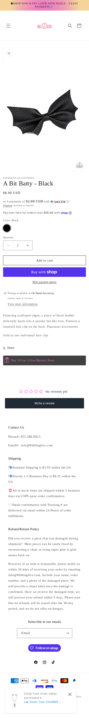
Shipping (7, 205)
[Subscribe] (67, 633)
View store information (22, 304)
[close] (70, 694)
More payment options (44, 282)
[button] (8, 25)
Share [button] (10, 347)
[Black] (7, 228)
